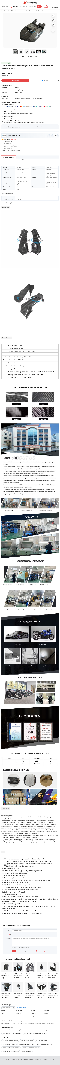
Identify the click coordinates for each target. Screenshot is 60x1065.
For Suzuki (18, 1013)
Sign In (3, 150)
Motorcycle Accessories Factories (10, 1040)
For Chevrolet (19, 1010)
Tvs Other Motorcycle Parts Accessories (12, 1033)
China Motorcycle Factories (27, 1040)
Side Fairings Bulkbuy (26, 1051)
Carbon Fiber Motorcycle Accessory (11, 1051)
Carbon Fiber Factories (41, 1040)
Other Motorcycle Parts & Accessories (43, 10)
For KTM (3, 1013)
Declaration (45, 1059)
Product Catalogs (22, 1007)
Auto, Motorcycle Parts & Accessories (12, 10)
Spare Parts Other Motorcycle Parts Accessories (34, 1033)
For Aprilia (46, 1010)
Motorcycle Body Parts (8, 1030)
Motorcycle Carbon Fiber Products (26, 1044)
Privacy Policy (52, 1059)
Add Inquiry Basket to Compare (30, 56)
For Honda (32, 1010)
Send (14, 951)
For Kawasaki (33, 1013)
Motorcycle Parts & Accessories (28, 10)
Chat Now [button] (45, 80)
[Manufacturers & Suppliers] (30, 2)
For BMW (46, 1013)
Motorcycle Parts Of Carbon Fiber (44, 1044)
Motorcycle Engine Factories (9, 1044)
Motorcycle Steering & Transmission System (39, 1030)
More (2, 1054)
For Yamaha (4, 1016)
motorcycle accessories (35, 1016)
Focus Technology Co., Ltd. (20, 1059)
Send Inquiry (15, 80)
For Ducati (18, 1016)
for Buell (3, 1010)
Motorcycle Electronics (21, 1030)
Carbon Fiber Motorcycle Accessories (11, 1047)
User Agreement (38, 1059)
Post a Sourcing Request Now (43, 951)
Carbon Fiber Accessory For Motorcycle (31, 1047)
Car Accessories (48, 1016)
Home (2, 10)
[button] (54, 160)
